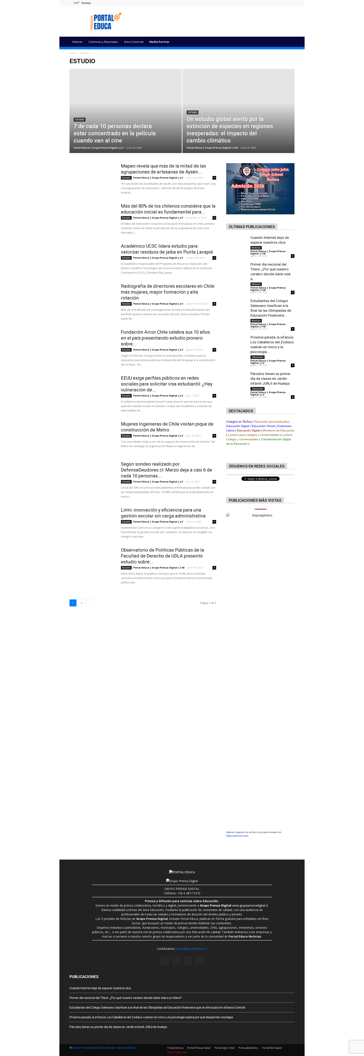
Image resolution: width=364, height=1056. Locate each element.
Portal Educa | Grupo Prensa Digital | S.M (212, 147)
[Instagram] (277, 3)
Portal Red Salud (272, 1048)
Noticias (77, 42)
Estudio (79, 119)
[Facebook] (270, 3)
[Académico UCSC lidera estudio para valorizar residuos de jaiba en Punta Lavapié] (92, 259)
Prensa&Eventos (248, 1048)
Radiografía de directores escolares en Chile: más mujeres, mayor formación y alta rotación (168, 292)
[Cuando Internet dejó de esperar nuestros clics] (236, 245)
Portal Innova (175, 1048)
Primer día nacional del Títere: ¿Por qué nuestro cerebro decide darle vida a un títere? (126, 998)
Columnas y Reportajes (103, 42)
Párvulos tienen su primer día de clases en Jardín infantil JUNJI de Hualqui (270, 379)
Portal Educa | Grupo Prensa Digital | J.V (98, 147)
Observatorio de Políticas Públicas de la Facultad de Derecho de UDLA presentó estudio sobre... (162, 555)
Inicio (73, 53)
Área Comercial (133, 42)
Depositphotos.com (237, 835)
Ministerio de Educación (278, 430)
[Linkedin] (284, 3)
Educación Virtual (263, 426)
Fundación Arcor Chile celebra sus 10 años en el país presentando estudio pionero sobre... (165, 338)
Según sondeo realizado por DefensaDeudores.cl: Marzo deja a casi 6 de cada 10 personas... (166, 469)
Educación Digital (237, 426)
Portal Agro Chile (224, 1048)
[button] (289, 42)
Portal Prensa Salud (198, 1048)
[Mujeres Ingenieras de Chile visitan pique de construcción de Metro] (92, 437)
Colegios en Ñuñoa (239, 421)
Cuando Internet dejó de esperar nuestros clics (100, 988)
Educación (257, 357)
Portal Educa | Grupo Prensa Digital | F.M (268, 252)
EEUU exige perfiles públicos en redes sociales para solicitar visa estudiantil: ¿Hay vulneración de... (166, 383)
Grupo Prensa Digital (84, 1047)
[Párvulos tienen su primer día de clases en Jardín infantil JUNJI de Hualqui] (236, 386)
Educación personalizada (271, 421)
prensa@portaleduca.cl (191, 949)
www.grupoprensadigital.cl (234, 905)
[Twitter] (291, 3)
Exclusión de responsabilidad (117, 1047)
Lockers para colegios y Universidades (253, 435)
